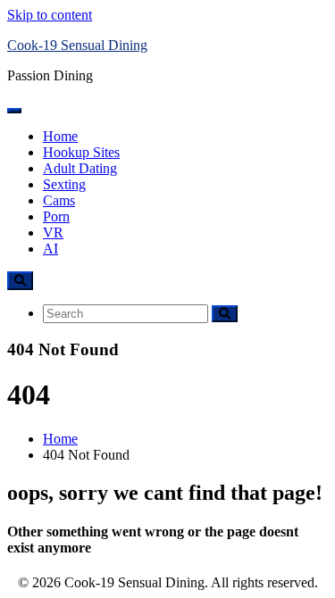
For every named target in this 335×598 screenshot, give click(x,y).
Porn (56, 216)
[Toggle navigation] (14, 110)
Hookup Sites (81, 152)
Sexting (64, 184)
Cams (59, 200)
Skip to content (49, 14)
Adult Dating (80, 168)
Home (60, 136)
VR (53, 232)
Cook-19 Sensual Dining (77, 45)
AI (50, 248)
